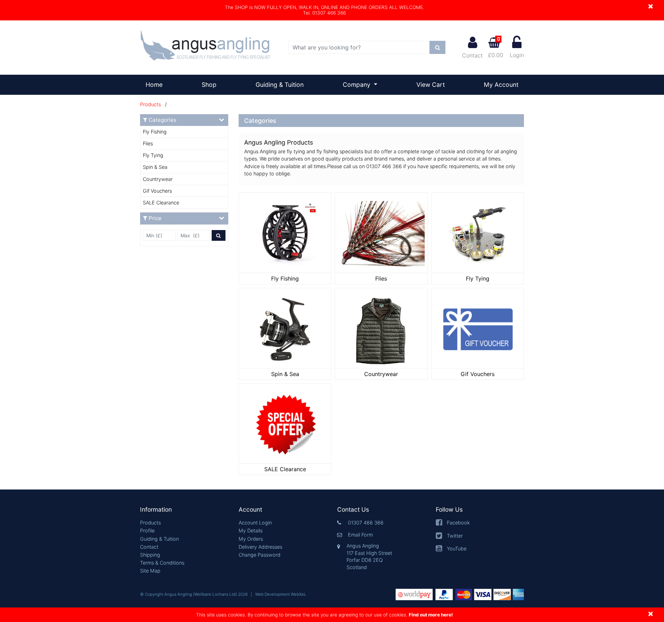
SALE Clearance (161, 202)
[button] (184, 509)
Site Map (150, 571)
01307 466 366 (366, 522)
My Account (501, 84)
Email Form (360, 535)
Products (150, 104)
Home (157, 84)
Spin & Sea (155, 167)
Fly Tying (153, 155)
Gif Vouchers (157, 191)
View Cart (430, 84)
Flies (148, 143)
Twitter (455, 536)
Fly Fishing (155, 132)
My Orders (251, 539)
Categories (162, 120)
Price (155, 218)
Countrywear (158, 179)
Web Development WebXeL (280, 594)
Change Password (259, 555)
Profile (147, 530)
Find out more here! (431, 615)
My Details (250, 530)
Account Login (255, 522)
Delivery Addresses (260, 547)
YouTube (457, 548)
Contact (472, 55)
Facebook (458, 522)
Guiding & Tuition (280, 84)
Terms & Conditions (162, 563)
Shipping (150, 555)
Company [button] (357, 84)
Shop (209, 84)
